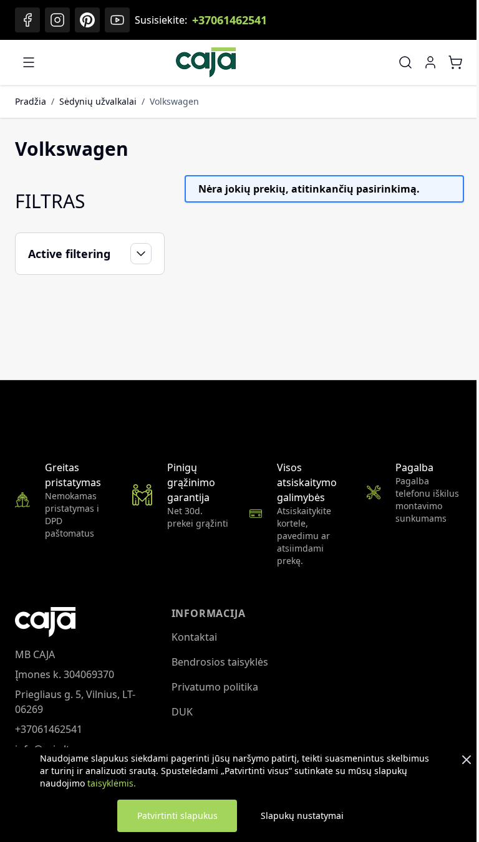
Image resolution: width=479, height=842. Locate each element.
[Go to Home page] (206, 62)
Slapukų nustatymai (302, 815)
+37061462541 (229, 19)
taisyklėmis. (111, 783)
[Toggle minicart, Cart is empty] (455, 62)
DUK (179, 712)
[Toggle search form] (405, 62)
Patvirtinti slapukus (177, 815)
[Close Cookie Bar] (466, 759)
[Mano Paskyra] (430, 62)
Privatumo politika (211, 687)
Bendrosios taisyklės (216, 662)
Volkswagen (174, 101)
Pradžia (30, 101)
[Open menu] (28, 62)
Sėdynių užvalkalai (98, 101)
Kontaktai (191, 637)
